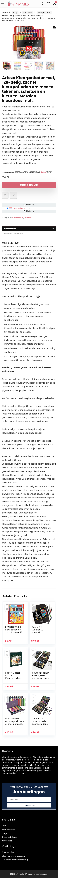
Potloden (27, 12)
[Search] (42, 3)
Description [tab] (10, 228)
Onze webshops (9, 837)
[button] (54, 27)
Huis (4, 825)
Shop (15, 12)
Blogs (4, 833)
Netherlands (19, 208)
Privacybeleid (8, 852)
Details (43, 172)
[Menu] (3, 3)
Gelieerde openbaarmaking (15, 859)
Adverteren (7, 840)
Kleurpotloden (44, 12)
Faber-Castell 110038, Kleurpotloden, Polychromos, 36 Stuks (14, 678)
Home (5, 12)
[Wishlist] (48, 4)
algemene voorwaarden (13, 856)
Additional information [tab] (14, 233)
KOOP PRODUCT (29, 185)
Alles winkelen (8, 829)
